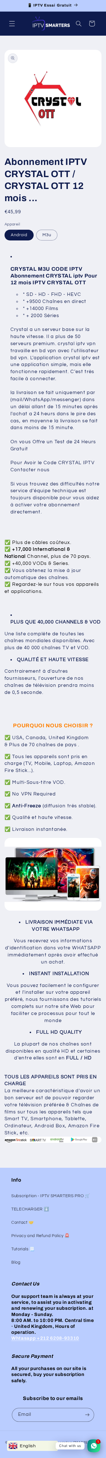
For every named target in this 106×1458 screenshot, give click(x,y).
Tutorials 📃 (23, 1249)
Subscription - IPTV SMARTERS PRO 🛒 (50, 1196)
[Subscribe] (87, 1415)
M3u (46, 235)
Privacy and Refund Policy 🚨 (40, 1236)
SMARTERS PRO (87, 1442)
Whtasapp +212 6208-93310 (45, 1338)
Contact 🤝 (22, 1222)
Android (19, 235)
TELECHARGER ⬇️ (30, 1209)
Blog (16, 1262)
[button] (11, 23)
